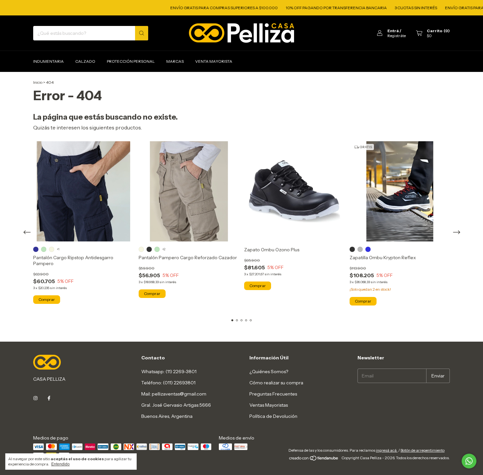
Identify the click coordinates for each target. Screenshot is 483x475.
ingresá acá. (387, 450)
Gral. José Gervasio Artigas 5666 (176, 405)
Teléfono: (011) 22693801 (168, 383)
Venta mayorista (213, 61)
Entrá (393, 30)
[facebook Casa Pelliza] (49, 398)
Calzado (85, 61)
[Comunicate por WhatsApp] (469, 461)
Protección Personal (131, 61)
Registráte (396, 35)
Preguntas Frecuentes (273, 394)
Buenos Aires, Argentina (167, 416)
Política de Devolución (273, 416)
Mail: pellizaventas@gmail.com (173, 394)
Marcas (175, 61)
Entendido (60, 464)
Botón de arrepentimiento (423, 450)
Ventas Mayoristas (268, 405)
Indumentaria (48, 61)
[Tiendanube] (313, 459)
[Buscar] (141, 33)
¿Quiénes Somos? (268, 371)
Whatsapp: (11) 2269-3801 (168, 371)
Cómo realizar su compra (276, 383)
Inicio (37, 82)
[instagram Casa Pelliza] (35, 398)
